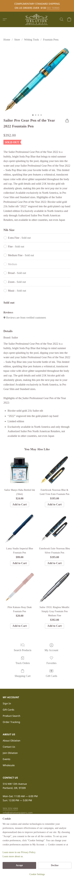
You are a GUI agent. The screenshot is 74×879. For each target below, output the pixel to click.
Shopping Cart (22, 675)
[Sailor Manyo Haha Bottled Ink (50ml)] (19, 470)
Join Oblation (10, 753)
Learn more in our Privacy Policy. (19, 852)
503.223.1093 (10, 808)
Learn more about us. (13, 856)
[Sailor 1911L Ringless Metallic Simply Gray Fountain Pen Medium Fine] (54, 587)
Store (17, 39)
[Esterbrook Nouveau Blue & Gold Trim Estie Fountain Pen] (54, 470)
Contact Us (9, 746)
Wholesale (9, 765)
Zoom (17, 281)
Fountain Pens (51, 39)
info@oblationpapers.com (18, 812)
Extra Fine (19, 237)
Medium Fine (21, 255)
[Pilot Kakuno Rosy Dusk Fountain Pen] (19, 587)
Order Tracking (11, 722)
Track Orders (22, 663)
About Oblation (11, 740)
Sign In (7, 703)
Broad (17, 272)
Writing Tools (31, 39)
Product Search (11, 715)
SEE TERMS (53, 7)
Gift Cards (51, 675)
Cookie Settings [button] (37, 874)
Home (6, 39)
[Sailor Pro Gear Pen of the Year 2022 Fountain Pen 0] (37, 78)
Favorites (51, 663)
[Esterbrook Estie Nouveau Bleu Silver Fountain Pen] (54, 529)
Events (6, 759)
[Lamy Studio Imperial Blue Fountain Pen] (19, 529)
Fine (16, 246)
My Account (51, 650)
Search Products (22, 650)
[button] (37, 19)
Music (17, 290)
